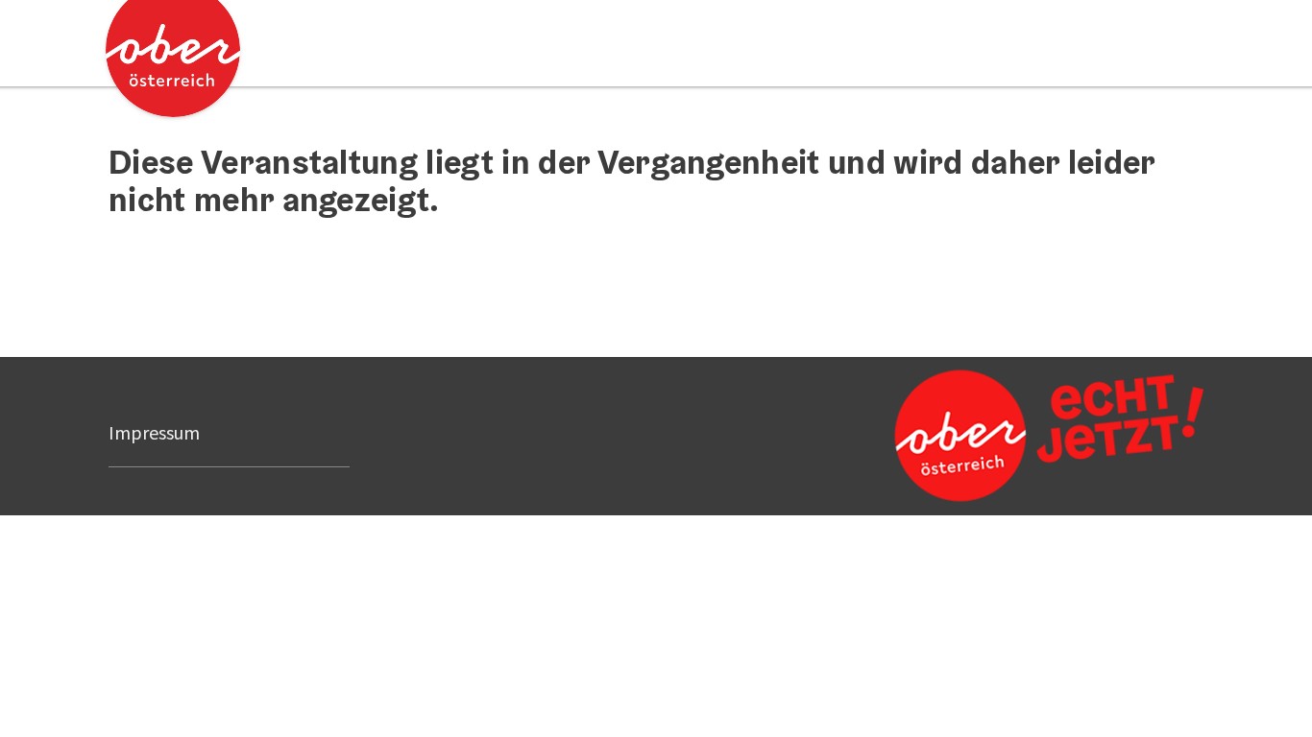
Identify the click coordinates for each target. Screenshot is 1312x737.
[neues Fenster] (1045, 436)
